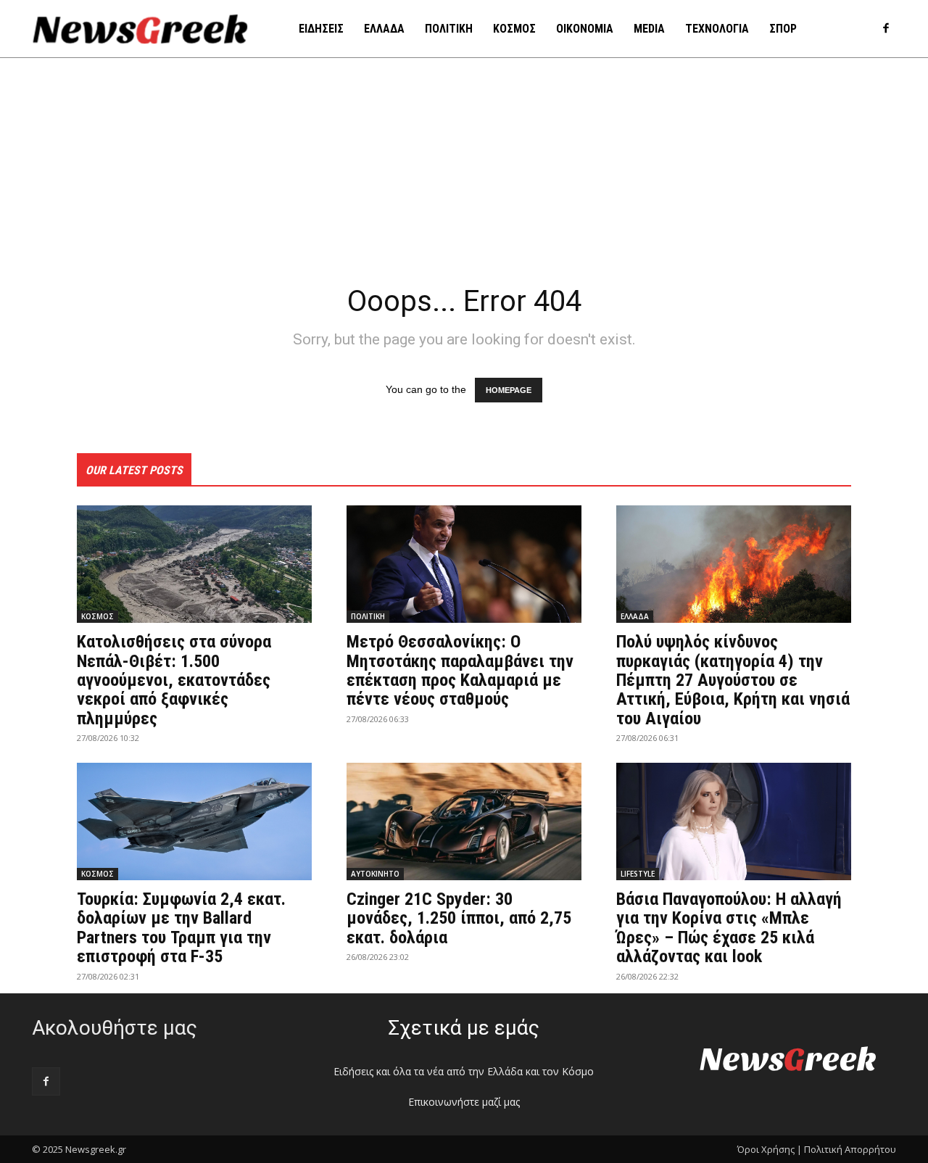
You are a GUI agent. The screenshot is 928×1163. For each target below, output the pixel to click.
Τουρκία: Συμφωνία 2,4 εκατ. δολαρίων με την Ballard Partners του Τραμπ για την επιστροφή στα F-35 (181, 928)
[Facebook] (885, 29)
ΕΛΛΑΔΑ (635, 616)
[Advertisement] (464, 166)
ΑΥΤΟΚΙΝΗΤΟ (375, 874)
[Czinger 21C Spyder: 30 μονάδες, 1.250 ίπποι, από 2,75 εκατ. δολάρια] (464, 821)
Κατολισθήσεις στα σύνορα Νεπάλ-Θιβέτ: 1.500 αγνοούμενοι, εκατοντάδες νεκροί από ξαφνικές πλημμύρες (174, 680)
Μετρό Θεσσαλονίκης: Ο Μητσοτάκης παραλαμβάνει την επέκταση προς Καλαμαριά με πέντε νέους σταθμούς (460, 670)
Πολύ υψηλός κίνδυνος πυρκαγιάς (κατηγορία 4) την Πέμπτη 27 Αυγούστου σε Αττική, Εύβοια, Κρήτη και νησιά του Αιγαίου (733, 680)
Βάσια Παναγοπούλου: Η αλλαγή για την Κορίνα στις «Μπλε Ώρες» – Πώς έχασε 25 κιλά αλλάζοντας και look (729, 928)
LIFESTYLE (638, 874)
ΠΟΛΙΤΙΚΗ (368, 616)
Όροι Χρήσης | (769, 1149)
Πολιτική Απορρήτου (850, 1149)
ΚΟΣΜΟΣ (97, 616)
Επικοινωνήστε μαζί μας (464, 1102)
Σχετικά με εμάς (463, 1028)
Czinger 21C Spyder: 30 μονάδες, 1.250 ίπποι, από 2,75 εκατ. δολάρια (459, 918)
